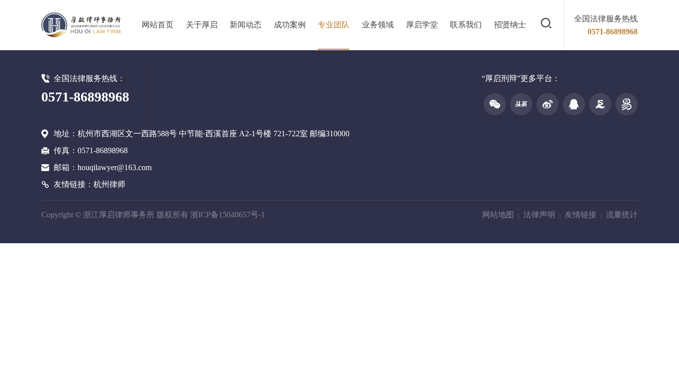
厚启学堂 (422, 24)
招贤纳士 (510, 24)
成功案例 (290, 24)
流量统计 (622, 214)
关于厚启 (202, 24)
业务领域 (378, 24)
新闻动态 (245, 24)
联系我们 (466, 24)
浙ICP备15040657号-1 (227, 214)
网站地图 (498, 214)
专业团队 (333, 24)
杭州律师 (109, 184)
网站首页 (157, 24)
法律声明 (539, 214)
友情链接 (580, 214)
